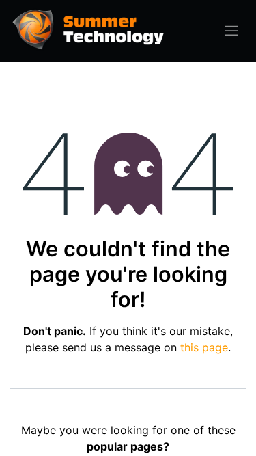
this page (204, 347)
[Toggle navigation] (231, 31)
